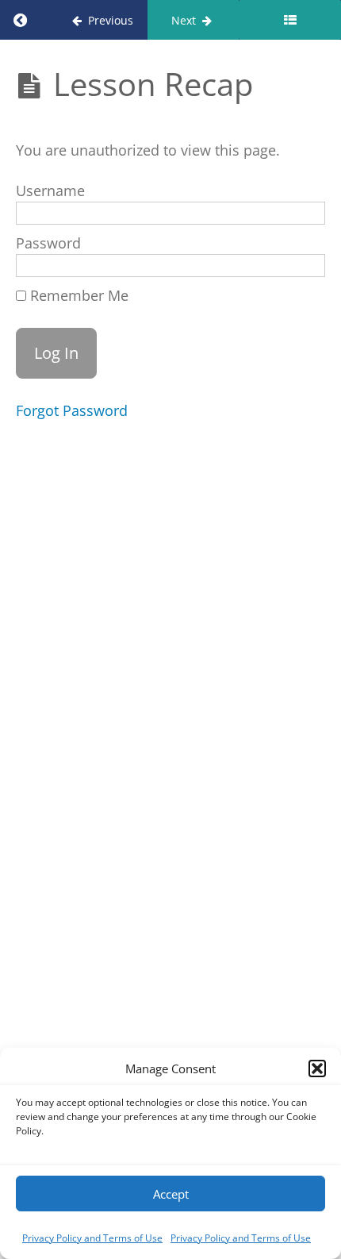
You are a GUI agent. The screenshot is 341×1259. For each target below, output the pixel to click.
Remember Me (77, 295)
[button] (317, 1068)
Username (50, 190)
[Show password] (295, 268)
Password (48, 242)
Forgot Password (72, 410)
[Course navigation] (290, 20)
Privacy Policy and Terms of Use (92, 1238)
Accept (171, 1194)
